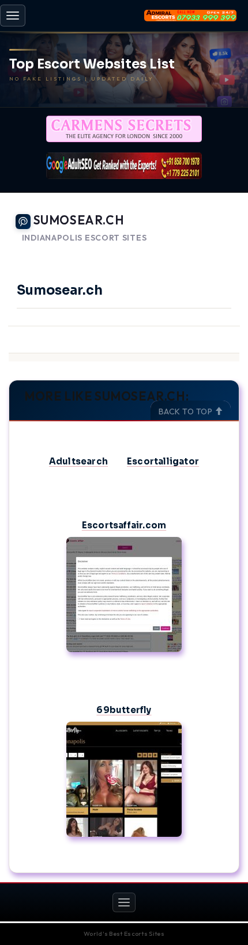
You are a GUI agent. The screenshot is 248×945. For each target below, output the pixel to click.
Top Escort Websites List (92, 64)
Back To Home (207, 252)
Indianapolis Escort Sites (84, 238)
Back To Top (187, 411)
